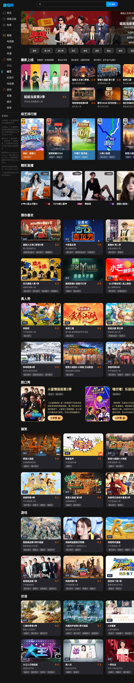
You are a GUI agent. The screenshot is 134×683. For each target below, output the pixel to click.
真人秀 (47, 51)
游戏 (85, 51)
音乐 (73, 51)
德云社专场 (62, 60)
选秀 (97, 51)
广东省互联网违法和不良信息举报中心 (10, 174)
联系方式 (5, 139)
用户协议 (7, 141)
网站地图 (14, 139)
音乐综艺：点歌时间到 (80, 60)
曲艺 (120, 51)
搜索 (113, 4)
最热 (34, 51)
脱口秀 (61, 51)
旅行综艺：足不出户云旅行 (105, 60)
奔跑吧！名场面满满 (45, 60)
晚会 (109, 51)
